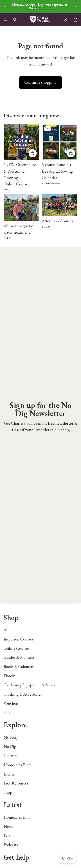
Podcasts (11, 844)
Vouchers (11, 703)
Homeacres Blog (17, 764)
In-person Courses (18, 639)
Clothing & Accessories (23, 694)
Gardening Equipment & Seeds (29, 685)
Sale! (7, 712)
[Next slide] (76, 6)
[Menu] (5, 19)
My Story (11, 737)
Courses (10, 755)
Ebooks (10, 675)
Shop (8, 792)
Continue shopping (40, 82)
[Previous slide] (5, 6)
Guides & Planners (19, 657)
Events (9, 774)
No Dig (10, 746)
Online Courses (16, 648)
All (6, 629)
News (8, 826)
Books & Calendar (19, 666)
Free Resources (16, 783)
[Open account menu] (66, 20)
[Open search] (15, 20)
